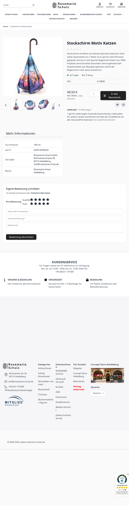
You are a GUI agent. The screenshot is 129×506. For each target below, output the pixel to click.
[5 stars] (48, 200)
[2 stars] (36, 200)
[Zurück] (6, 105)
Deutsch (97, 393)
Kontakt (59, 387)
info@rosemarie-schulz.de (20, 381)
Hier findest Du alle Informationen (24, 283)
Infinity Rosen (11, 14)
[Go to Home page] (64, 5)
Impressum (61, 397)
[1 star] (32, 200)
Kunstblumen (28, 14)
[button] (74, 49)
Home (5, 26)
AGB (58, 392)
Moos (55, 14)
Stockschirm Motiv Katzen (21, 26)
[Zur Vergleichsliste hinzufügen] (123, 104)
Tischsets (118, 14)
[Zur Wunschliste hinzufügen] (117, 104)
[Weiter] (59, 105)
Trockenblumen (44, 14)
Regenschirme (69, 14)
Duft (109, 14)
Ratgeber (73, 19)
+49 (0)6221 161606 (64, 271)
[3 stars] (40, 200)
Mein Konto (78, 381)
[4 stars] (44, 200)
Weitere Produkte (57, 19)
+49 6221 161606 (16, 386)
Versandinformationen (104, 119)
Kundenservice (63, 402)
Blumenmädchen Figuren (91, 14)
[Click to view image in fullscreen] (32, 66)
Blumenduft (44, 389)
